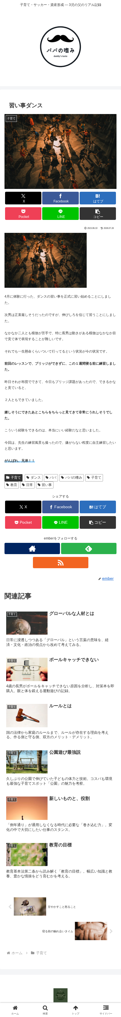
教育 (13, 485)
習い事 (47, 485)
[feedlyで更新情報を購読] (88, 548)
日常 (29, 485)
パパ (53, 477)
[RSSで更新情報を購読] (60, 562)
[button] (98, 213)
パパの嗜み (73, 477)
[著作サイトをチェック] (32, 548)
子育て (16, 477)
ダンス (36, 477)
